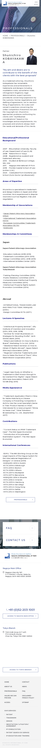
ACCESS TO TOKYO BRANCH (20, 670)
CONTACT (25, 682)
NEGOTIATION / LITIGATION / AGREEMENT (17, 725)
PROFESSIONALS (18, 36)
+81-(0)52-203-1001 (21, 609)
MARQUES (8, 228)
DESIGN (9, 721)
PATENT (9, 714)
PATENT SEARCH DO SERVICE (17, 732)
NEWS (24, 686)
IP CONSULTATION (13, 729)
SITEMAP (25, 702)
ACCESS (7, 702)
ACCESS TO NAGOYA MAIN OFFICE (20, 616)
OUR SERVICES (10, 710)
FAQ (23, 691)
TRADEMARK (11, 718)
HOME (5, 36)
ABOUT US (8, 686)
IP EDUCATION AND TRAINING (17, 736)
